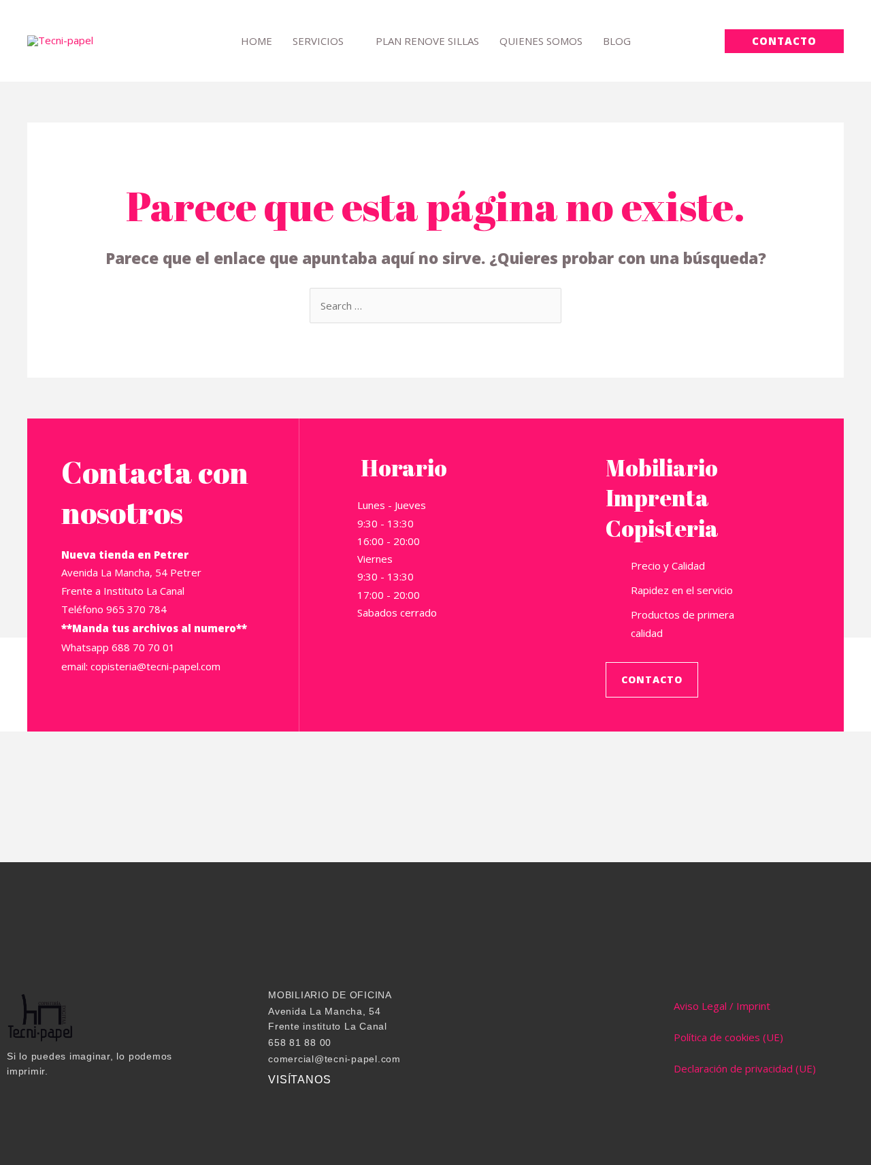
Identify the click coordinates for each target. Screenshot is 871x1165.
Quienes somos (540, 41)
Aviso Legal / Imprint (722, 1006)
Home (256, 41)
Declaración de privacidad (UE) (745, 1068)
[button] (784, 41)
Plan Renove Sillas (427, 41)
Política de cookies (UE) (728, 1037)
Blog (617, 41)
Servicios (318, 41)
